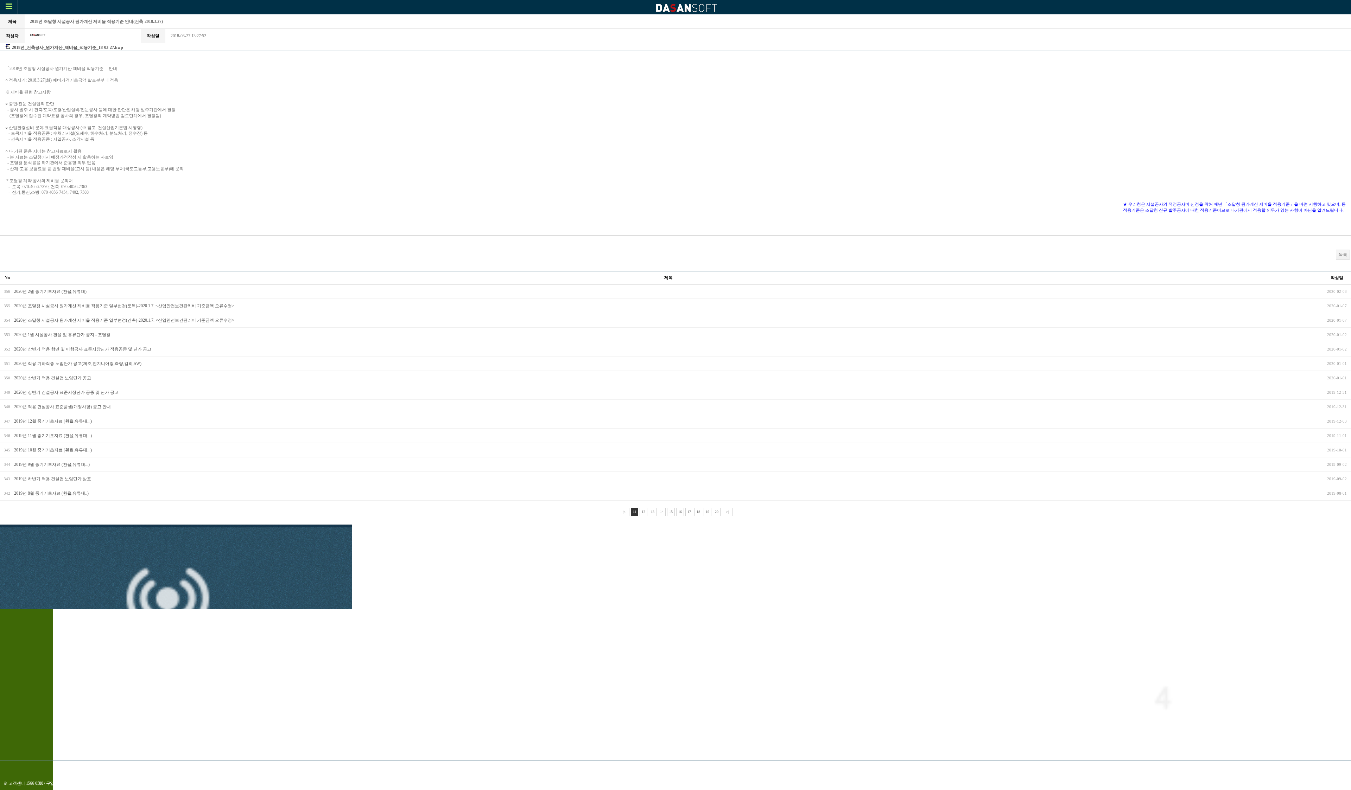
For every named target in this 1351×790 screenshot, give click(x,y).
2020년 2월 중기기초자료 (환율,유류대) (50, 291)
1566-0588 (34, 783)
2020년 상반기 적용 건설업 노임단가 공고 (52, 377)
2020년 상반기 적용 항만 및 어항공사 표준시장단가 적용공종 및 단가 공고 (82, 349)
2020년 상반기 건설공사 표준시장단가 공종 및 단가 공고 (66, 392)
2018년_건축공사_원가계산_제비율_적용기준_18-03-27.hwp (67, 47)
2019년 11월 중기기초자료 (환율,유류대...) (53, 435)
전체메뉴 (664, 768)
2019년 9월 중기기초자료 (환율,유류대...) (52, 464)
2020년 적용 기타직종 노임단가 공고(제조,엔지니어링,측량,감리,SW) (77, 363)
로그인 (689, 768)
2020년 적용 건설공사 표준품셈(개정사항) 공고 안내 (62, 406)
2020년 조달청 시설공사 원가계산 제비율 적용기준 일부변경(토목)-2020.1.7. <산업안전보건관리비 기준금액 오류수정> (124, 305)
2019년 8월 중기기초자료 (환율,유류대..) (51, 493)
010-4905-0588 (75, 783)
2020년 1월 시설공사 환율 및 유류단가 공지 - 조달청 (62, 334)
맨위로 (711, 768)
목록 (1343, 254)
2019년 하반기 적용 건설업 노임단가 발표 (52, 478)
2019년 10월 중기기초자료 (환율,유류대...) (53, 450)
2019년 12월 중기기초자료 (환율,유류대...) (53, 421)
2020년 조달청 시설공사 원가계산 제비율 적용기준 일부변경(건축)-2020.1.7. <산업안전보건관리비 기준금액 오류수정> (124, 320)
